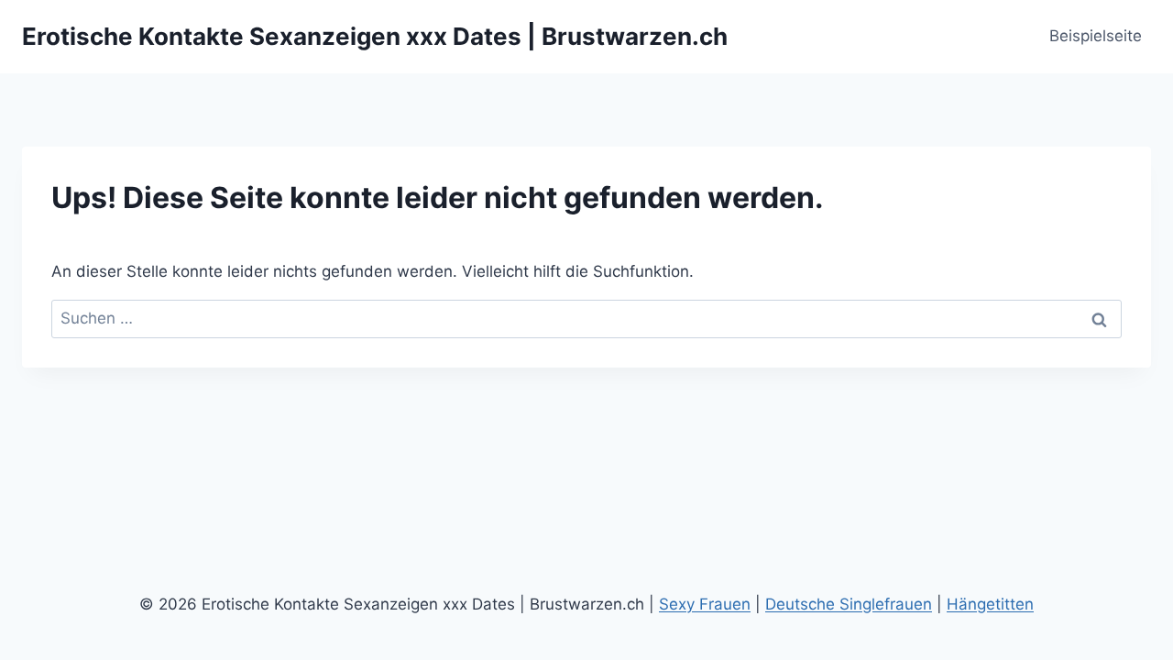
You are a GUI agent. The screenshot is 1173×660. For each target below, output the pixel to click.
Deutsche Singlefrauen (848, 604)
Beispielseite (1095, 36)
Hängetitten (990, 604)
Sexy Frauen (705, 604)
